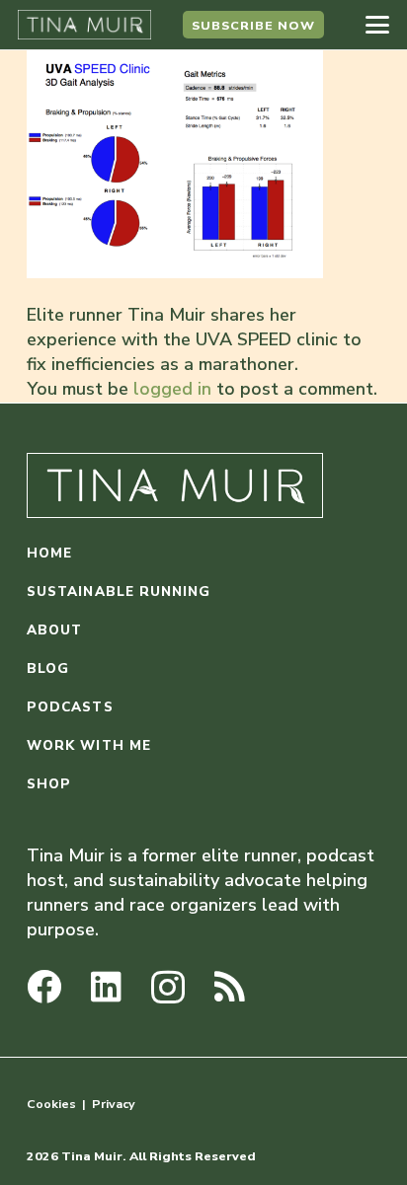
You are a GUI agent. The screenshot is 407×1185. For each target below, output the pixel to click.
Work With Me (89, 745)
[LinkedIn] (106, 986)
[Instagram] (168, 988)
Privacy (113, 1103)
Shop (49, 784)
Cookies (51, 1103)
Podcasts (70, 707)
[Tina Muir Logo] (84, 24)
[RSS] (229, 986)
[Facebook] (44, 986)
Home (49, 553)
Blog (48, 668)
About (54, 630)
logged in (172, 389)
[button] (378, 25)
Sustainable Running (119, 591)
